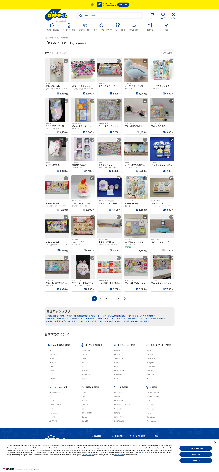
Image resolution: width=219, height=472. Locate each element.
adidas (149, 350)
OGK (83, 409)
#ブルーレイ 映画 (122, 321)
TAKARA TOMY (119, 359)
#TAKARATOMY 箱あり (140, 321)
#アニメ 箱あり (52, 316)
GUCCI (51, 397)
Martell (149, 413)
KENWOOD (86, 375)
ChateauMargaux (153, 393)
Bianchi (84, 417)
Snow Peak (151, 367)
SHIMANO (150, 375)
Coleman (150, 354)
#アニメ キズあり (107, 321)
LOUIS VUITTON (55, 393)
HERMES (52, 401)
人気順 (169, 53)
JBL (83, 363)
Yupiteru (85, 401)
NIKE (51, 409)
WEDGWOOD (118, 401)
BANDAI (117, 350)
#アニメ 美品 (117, 318)
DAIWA (149, 379)
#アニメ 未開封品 (72, 318)
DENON (84, 354)
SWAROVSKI (118, 417)
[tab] (53, 26)
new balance (53, 413)
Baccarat (117, 409)
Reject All (196, 454)
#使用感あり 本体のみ (55, 318)
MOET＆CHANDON (153, 397)
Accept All (195, 460)
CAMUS (149, 401)
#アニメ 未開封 (66, 316)
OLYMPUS (52, 379)
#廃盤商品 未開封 (81, 316)
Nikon (51, 375)
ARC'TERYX (53, 421)
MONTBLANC (119, 421)
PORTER (52, 417)
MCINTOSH (86, 350)
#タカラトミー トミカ (98, 316)
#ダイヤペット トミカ (70, 321)
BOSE (84, 367)
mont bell (150, 371)
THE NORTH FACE (153, 359)
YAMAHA (85, 371)
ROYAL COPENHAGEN (122, 405)
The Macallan (151, 421)
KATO (116, 379)
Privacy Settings (196, 448)
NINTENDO (118, 363)
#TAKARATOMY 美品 (116, 316)
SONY (51, 350)
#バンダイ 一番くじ (131, 318)
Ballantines (151, 417)
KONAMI (117, 354)
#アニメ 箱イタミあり (89, 321)
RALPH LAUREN (55, 405)
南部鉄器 (117, 397)
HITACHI (52, 367)
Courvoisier (151, 405)
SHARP (51, 359)
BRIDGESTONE (87, 413)
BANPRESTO (118, 375)
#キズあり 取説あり (88, 318)
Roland (84, 379)
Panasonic (53, 354)
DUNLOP (85, 421)
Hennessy (150, 409)
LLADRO (117, 413)
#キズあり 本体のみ (148, 316)
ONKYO (84, 359)
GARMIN (85, 405)
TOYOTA (85, 393)
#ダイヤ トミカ (104, 318)
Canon (51, 371)
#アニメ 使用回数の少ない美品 (153, 318)
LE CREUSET (118, 393)
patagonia (150, 363)
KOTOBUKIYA (119, 371)
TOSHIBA (52, 363)
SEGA (116, 367)
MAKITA (84, 397)
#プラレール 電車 (53, 321)
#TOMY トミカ (132, 316)
